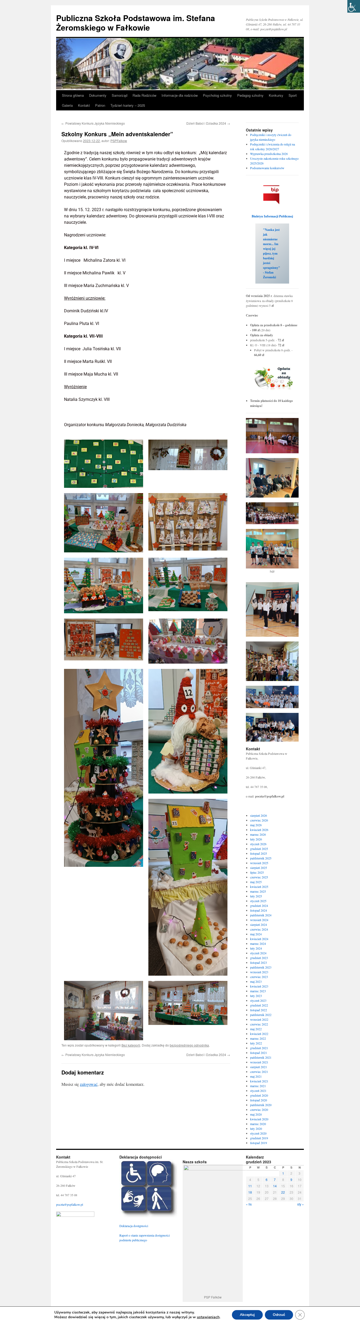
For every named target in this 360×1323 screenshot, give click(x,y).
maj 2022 (256, 1029)
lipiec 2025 (257, 872)
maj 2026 (256, 825)
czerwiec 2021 (259, 1071)
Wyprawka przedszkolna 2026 (269, 154)
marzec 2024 (258, 943)
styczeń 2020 (258, 1133)
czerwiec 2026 (259, 820)
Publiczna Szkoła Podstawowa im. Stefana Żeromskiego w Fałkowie (135, 22)
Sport (293, 95)
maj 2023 (256, 981)
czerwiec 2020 (259, 1109)
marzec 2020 (258, 1124)
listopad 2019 (258, 1143)
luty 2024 (256, 948)
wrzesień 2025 (259, 863)
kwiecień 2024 (259, 939)
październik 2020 (260, 1105)
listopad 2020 (258, 1100)
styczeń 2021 (258, 1090)
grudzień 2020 (259, 1095)
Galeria (67, 105)
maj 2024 (256, 934)
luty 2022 (256, 1043)
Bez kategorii (130, 1045)
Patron (100, 105)
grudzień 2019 (259, 1138)
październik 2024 (260, 915)
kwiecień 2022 (259, 1034)
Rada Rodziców (144, 95)
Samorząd (119, 95)
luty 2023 (256, 996)
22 (283, 1192)
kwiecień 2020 (259, 1119)
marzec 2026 (258, 834)
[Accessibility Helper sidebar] (353, 6)
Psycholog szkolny (217, 95)
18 (250, 1192)
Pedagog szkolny (250, 95)
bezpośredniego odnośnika (189, 1045)
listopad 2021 (258, 1052)
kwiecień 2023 (259, 986)
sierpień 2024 (258, 924)
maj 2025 (256, 882)
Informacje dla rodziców (180, 95)
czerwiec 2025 (259, 877)
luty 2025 (256, 896)
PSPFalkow (118, 140)
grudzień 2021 (259, 1048)
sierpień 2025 (258, 867)
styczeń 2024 (258, 953)
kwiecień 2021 (259, 1081)
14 (275, 1186)
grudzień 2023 (259, 958)
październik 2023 (260, 967)
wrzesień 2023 (259, 972)
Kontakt (84, 105)
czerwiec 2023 (259, 977)
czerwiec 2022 (259, 1024)
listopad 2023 (258, 962)
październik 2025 (260, 858)
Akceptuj (247, 1314)
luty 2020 (256, 1128)
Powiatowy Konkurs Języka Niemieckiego (93, 123)
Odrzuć (279, 1314)
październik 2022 (260, 1015)
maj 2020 (256, 1114)
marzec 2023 (258, 991)
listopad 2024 (258, 910)
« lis (249, 1204)
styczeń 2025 (258, 901)
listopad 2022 (258, 1010)
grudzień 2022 (259, 1005)
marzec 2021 (258, 1086)
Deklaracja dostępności (133, 1226)
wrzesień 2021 (259, 1062)
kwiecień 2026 (259, 830)
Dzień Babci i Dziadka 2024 (208, 123)
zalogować (89, 1084)
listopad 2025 (258, 853)
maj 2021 (256, 1076)
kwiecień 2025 (259, 886)
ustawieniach (208, 1317)
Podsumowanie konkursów (267, 168)
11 (250, 1186)
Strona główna (73, 95)
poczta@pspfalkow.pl (69, 1204)
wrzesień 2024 (259, 920)
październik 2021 (260, 1057)
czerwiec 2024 (259, 929)
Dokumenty (97, 95)
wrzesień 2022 (259, 1019)
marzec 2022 (258, 1038)
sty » (300, 1204)
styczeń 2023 (258, 1000)
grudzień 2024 (259, 905)
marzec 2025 (258, 891)
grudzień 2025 (259, 849)
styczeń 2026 (258, 844)
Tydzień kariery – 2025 (127, 105)
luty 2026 (256, 839)
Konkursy (276, 95)
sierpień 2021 (258, 1067)
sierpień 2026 (258, 815)
